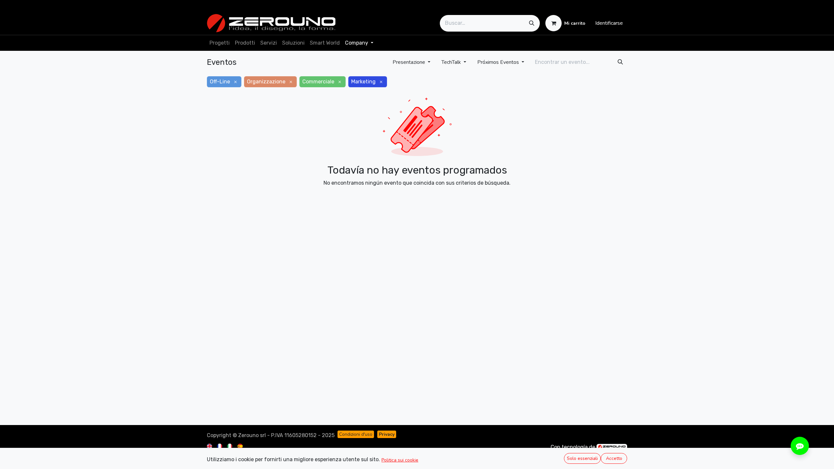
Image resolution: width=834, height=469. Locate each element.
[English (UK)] (210, 446)
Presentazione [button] (409, 62)
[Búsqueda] (532, 23)
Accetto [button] (614, 458)
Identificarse (609, 23)
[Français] (220, 446)
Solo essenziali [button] (582, 458)
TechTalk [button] (451, 62)
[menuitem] (219, 43)
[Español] (240, 446)
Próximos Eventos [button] (498, 62)
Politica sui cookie (399, 460)
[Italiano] (230, 446)
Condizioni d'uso (355, 434)
